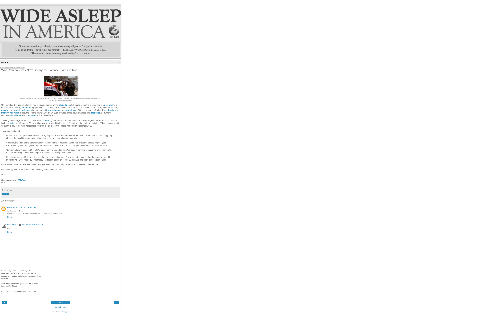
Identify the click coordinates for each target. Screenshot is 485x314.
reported (11, 123)
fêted (47, 121)
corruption (31, 115)
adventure (26, 108)
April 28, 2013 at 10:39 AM (32, 225)
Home (61, 302)
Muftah (22, 180)
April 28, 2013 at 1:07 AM (26, 207)
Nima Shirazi (12, 225)
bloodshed (16, 115)
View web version (61, 307)
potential (108, 105)
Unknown (11, 207)
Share (6, 194)
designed (5, 110)
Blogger (65, 311)
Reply (9, 217)
